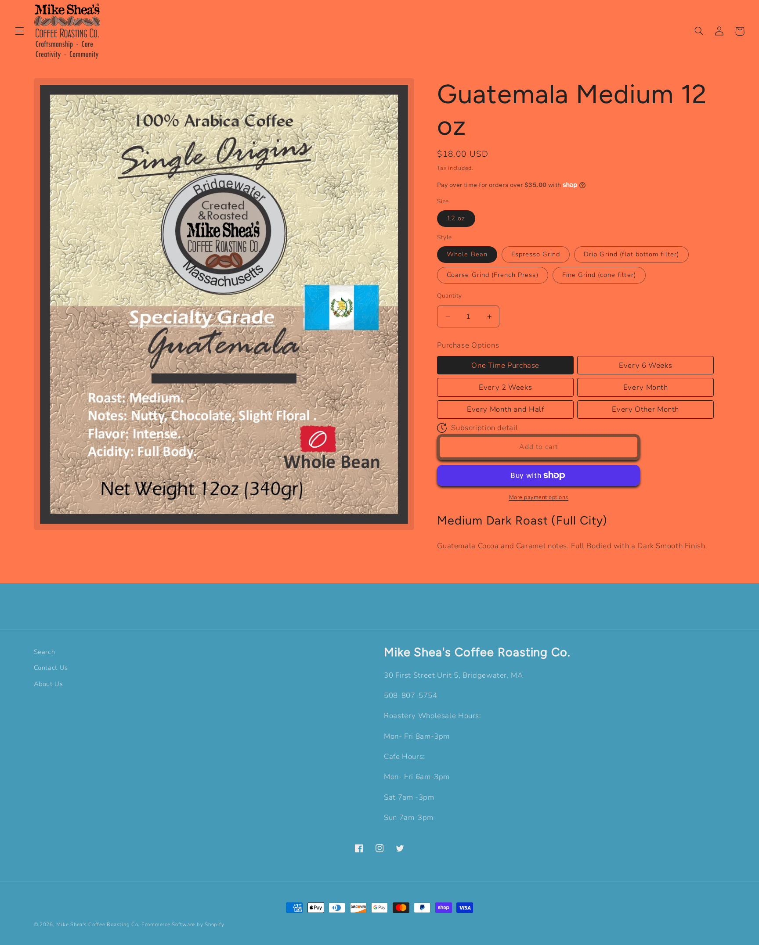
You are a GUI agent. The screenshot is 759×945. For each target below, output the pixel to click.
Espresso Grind (535, 254)
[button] (19, 31)
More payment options (539, 497)
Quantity (449, 295)
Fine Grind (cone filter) (599, 275)
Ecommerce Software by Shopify (182, 924)
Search (44, 651)
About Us (48, 683)
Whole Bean (467, 254)
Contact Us (51, 667)
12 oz (456, 218)
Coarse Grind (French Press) (492, 275)
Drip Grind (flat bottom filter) (631, 254)
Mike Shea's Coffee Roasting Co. (98, 924)
